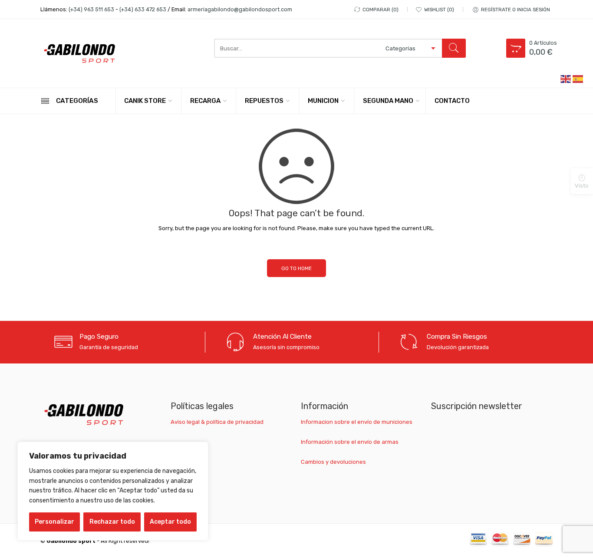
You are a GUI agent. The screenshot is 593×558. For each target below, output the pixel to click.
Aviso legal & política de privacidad (217, 422)
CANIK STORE (145, 101)
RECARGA (205, 101)
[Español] (578, 78)
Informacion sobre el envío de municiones (356, 422)
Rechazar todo (112, 521)
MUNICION (323, 101)
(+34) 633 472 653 (142, 9)
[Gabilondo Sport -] (79, 53)
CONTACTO (452, 101)
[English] (566, 78)
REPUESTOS (264, 101)
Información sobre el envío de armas (350, 442)
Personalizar (54, 521)
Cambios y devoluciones (333, 462)
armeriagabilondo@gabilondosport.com (240, 9)
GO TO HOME (296, 268)
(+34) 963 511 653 (91, 9)
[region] (112, 491)
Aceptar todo (170, 521)
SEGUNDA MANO (388, 101)
